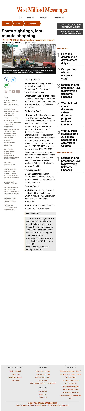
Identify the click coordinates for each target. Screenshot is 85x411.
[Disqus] (29, 279)
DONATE (77, 2)
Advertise (44, 17)
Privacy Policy (47, 405)
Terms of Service (35, 405)
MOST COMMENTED (64, 153)
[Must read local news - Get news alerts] (70, 26)
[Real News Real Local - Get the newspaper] (70, 33)
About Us (30, 17)
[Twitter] (13, 79)
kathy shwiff (6, 43)
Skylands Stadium (17, 43)
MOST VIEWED (62, 49)
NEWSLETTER (65, 2)
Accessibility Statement (61, 405)
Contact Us (59, 17)
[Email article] (13, 93)
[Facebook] (6, 79)
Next (54, 59)
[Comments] (6, 85)
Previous (4, 59)
